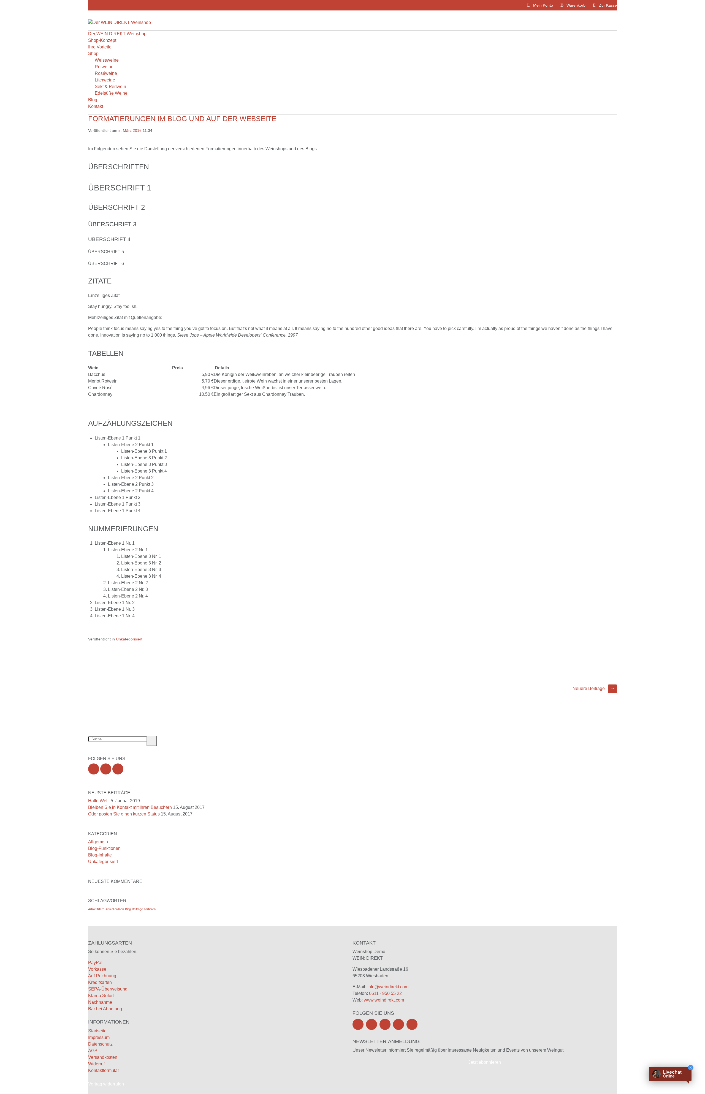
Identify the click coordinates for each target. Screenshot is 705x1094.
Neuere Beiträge (594, 688)
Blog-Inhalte (100, 855)
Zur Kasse (608, 5)
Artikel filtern (96, 909)
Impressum (99, 1037)
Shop (93, 53)
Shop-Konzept (102, 40)
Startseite (97, 1030)
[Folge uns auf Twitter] (371, 1024)
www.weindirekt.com (384, 1000)
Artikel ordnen (114, 909)
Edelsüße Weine (111, 93)
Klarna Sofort (101, 995)
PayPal (95, 962)
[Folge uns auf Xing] (117, 768)
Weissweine (107, 60)
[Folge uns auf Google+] (105, 768)
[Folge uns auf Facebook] (93, 768)
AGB (92, 1050)
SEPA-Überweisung (108, 989)
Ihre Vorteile (100, 47)
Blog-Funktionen (104, 848)
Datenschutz (100, 1044)
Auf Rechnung (102, 975)
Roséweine (106, 73)
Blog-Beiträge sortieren (140, 909)
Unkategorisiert (129, 639)
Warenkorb (575, 5)
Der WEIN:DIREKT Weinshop (117, 33)
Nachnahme (100, 1002)
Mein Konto (543, 5)
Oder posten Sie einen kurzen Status (124, 814)
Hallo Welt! (99, 800)
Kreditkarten (100, 982)
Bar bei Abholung (105, 1008)
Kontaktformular (103, 1070)
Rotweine (104, 66)
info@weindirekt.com (387, 986)
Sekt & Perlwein (110, 86)
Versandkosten (102, 1057)
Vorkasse (97, 969)
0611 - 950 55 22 (385, 993)
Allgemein (98, 841)
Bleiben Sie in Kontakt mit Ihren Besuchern (130, 807)
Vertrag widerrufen (106, 1084)
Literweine (105, 80)
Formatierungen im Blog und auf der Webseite (182, 118)
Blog (92, 99)
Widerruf (96, 1064)
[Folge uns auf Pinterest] (398, 1024)
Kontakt (95, 106)
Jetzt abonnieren (484, 1062)
